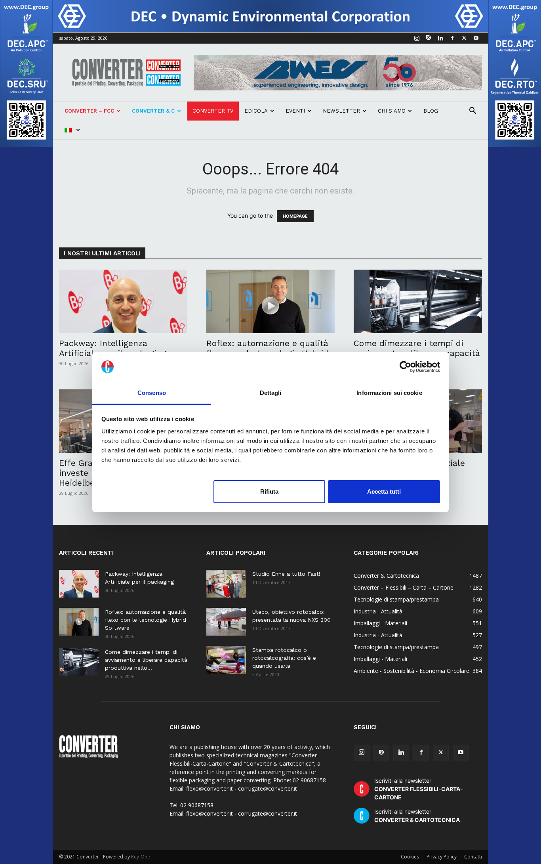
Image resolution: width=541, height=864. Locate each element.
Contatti (473, 856)
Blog (430, 111)
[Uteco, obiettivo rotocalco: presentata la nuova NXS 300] (226, 622)
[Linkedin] (440, 38)
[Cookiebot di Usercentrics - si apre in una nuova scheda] (405, 367)
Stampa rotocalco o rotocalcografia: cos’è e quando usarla (284, 658)
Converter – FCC (89, 111)
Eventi (295, 111)
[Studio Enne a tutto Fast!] (226, 584)
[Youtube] (476, 38)
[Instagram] (417, 38)
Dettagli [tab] (271, 392)
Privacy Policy (442, 856)
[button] (472, 111)
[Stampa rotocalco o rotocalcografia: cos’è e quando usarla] (226, 660)
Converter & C (153, 111)
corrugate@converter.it (267, 813)
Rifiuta (269, 491)
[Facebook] (452, 38)
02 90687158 (196, 805)
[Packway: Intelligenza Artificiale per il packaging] (123, 301)
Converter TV (212, 111)
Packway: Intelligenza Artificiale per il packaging (112, 348)
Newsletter (341, 111)
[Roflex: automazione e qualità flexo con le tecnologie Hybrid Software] (270, 301)
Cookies (410, 856)
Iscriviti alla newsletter (418, 789)
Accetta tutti (384, 491)
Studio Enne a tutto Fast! (286, 574)
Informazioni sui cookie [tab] (389, 392)
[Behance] (428, 38)
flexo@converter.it (209, 813)
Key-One (140, 856)
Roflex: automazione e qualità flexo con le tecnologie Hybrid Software (145, 620)
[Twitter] (464, 38)
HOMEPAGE (295, 216)
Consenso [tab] (151, 392)
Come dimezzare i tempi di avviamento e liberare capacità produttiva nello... (146, 660)
